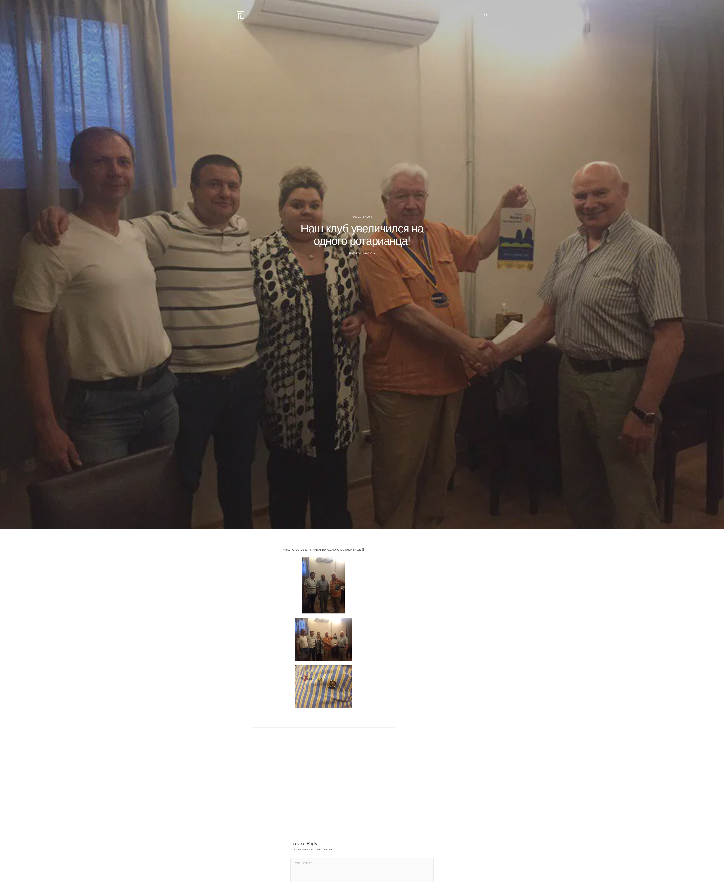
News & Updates (362, 217)
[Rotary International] (240, 15)
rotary (354, 253)
